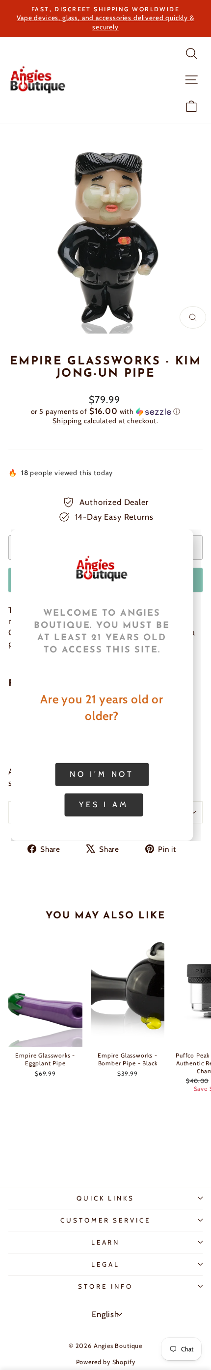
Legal (105, 1264)
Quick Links (106, 1198)
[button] (105, 411)
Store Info (105, 1286)
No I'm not (102, 774)
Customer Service (105, 1220)
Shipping (67, 420)
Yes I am (103, 804)
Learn (105, 1242)
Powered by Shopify (105, 1362)
